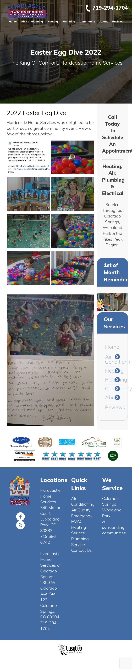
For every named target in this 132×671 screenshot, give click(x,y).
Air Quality (81, 509)
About (104, 21)
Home (13, 21)
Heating (52, 21)
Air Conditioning (32, 21)
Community (87, 21)
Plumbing (68, 21)
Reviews (117, 21)
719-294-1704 (110, 7)
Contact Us (81, 550)
